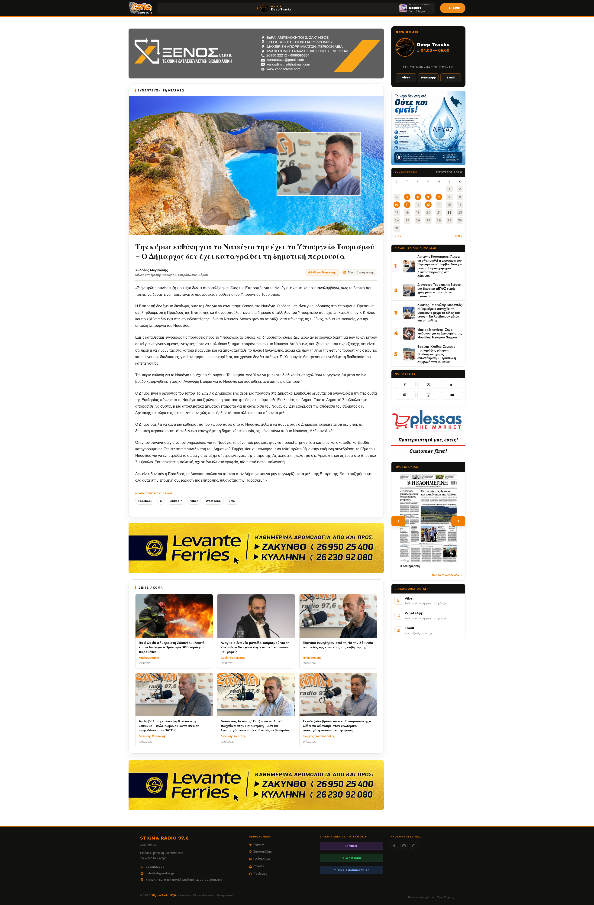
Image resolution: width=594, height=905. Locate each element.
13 (428, 204)
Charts (258, 866)
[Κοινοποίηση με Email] (452, 395)
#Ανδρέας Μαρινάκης (322, 272)
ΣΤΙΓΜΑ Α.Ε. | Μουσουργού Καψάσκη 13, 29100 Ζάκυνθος (184, 880)
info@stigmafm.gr (160, 873)
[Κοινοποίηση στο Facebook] (405, 384)
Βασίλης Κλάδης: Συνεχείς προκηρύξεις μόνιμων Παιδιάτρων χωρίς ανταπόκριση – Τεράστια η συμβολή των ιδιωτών (436, 354)
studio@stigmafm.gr (353, 870)
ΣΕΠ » (458, 236)
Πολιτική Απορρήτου (421, 897)
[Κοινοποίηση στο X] (428, 384)
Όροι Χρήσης (445, 897)
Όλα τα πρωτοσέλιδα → (447, 575)
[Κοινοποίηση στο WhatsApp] (428, 395)
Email (232, 501)
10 (396, 204)
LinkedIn (176, 501)
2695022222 (155, 867)
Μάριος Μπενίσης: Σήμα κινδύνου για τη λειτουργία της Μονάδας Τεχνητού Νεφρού (439, 333)
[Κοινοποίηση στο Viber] (405, 395)
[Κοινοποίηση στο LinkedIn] (452, 384)
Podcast (260, 873)
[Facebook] (394, 846)
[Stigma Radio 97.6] (141, 8)
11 (407, 204)
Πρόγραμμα (261, 859)
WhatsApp (213, 501)
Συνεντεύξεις (262, 851)
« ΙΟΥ (398, 236)
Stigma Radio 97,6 (164, 895)
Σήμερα (258, 844)
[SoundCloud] (414, 846)
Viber (194, 501)
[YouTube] (404, 846)
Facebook (145, 501)
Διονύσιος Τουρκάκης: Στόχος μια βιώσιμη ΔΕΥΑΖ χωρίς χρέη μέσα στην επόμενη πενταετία (439, 290)
